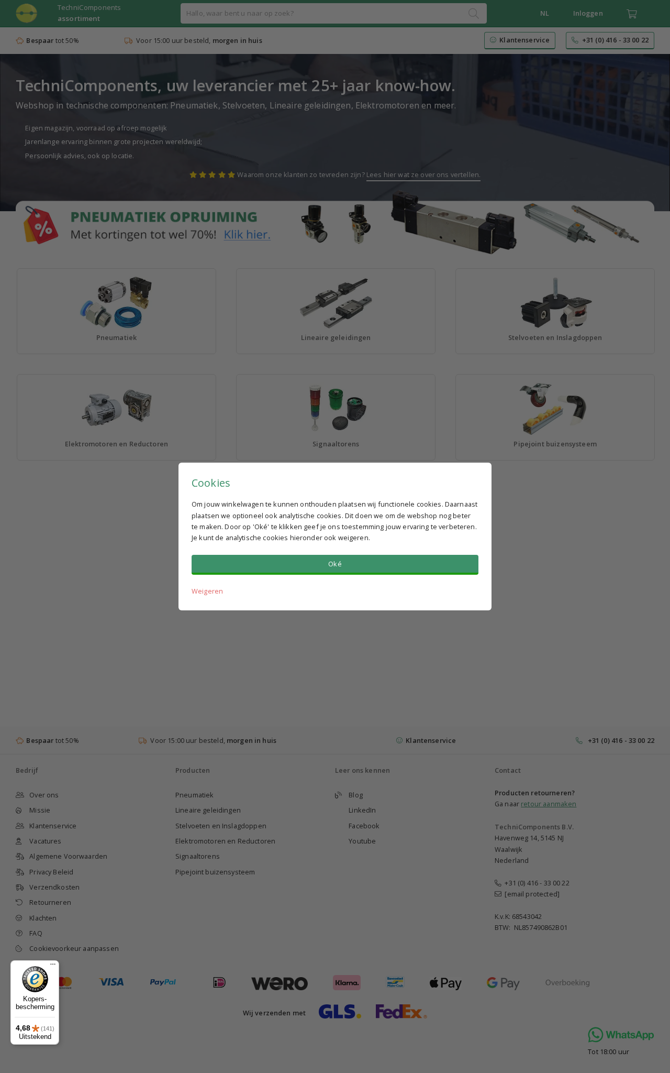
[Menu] (53, 966)
